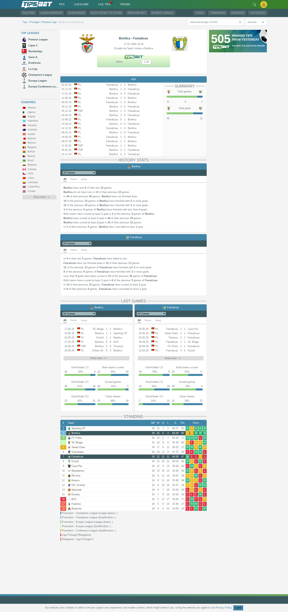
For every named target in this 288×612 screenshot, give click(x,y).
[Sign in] (263, 4)
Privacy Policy (224, 607)
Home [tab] (73, 179)
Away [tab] (84, 179)
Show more (40, 197)
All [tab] (64, 179)
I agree (238, 608)
